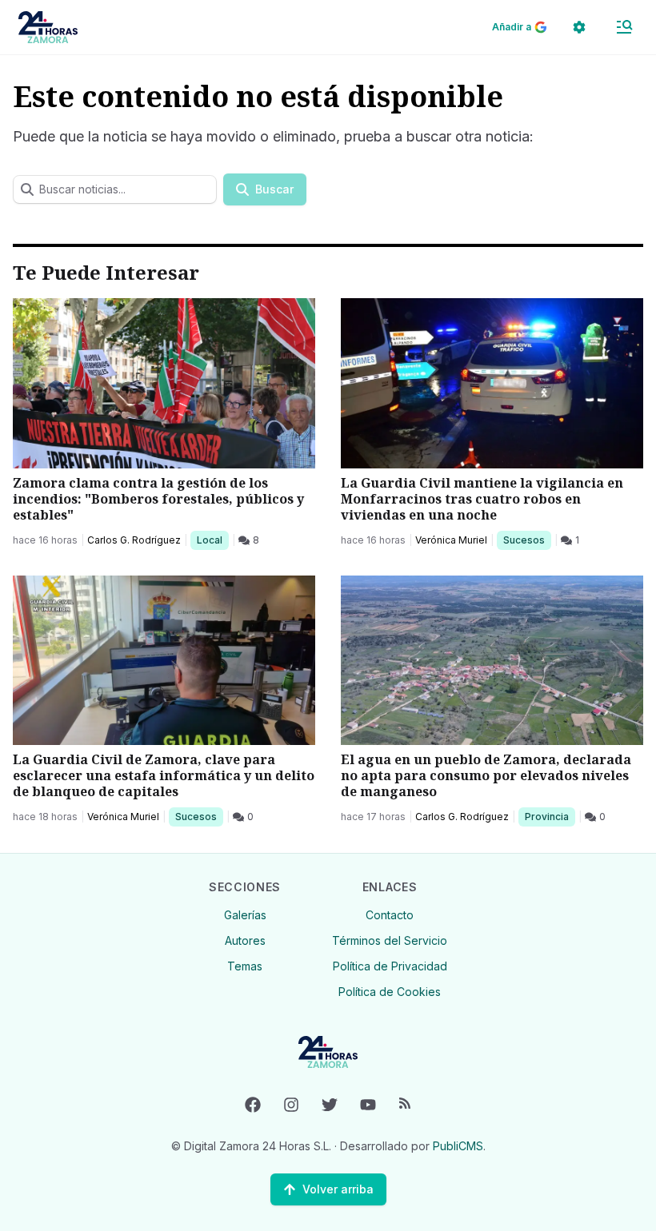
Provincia (549, 816)
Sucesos (526, 539)
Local (212, 539)
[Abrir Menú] (624, 27)
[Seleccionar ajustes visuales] (579, 27)
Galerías (245, 915)
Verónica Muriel (451, 540)
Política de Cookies (389, 991)
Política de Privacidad (390, 966)
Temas (244, 966)
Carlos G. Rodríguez (134, 540)
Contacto (390, 915)
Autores (245, 940)
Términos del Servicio (389, 940)
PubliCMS (458, 1146)
